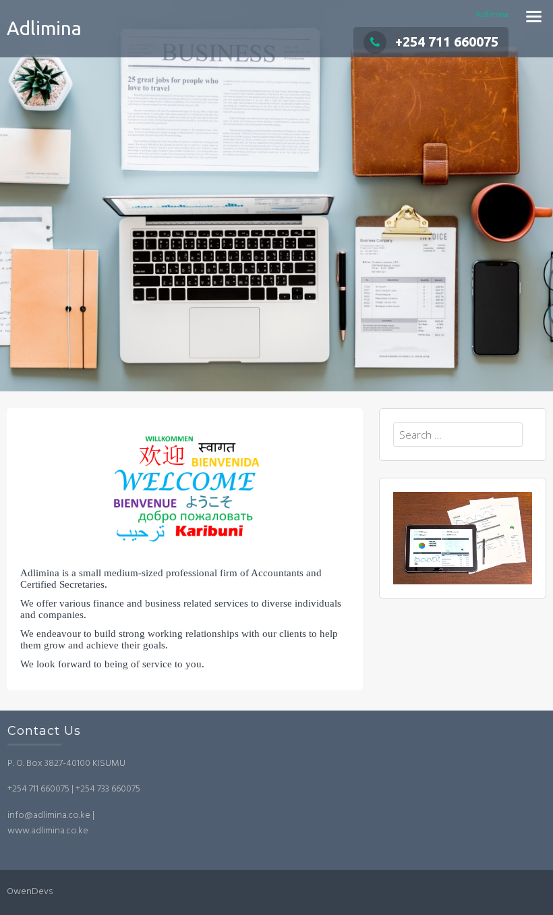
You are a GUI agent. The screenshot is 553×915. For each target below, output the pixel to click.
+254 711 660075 (446, 41)
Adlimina (44, 28)
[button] (185, 489)
